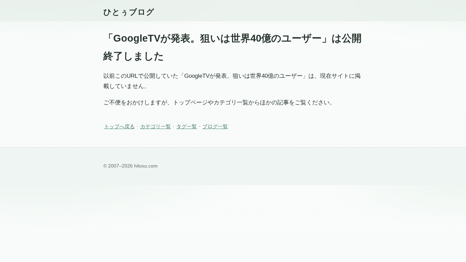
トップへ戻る (119, 126)
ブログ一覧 (215, 126)
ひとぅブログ (129, 12)
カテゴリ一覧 (155, 126)
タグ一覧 (186, 126)
